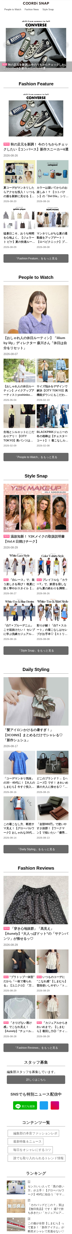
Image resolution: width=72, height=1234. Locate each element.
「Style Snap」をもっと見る (36, 650)
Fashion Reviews (36, 868)
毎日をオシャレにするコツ (32, 1150)
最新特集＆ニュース (27, 1141)
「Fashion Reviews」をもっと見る (36, 1047)
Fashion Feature (36, 83)
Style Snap (36, 476)
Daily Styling (36, 669)
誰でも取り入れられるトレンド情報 (38, 1158)
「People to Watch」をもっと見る (36, 457)
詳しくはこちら (36, 1079)
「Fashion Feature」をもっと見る (36, 258)
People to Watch (36, 277)
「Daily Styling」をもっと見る (36, 849)
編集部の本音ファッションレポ (35, 1133)
